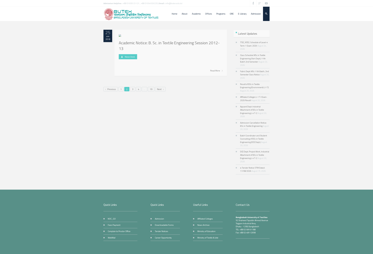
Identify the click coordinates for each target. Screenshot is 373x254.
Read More (215, 71)
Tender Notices (161, 231)
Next (159, 89)
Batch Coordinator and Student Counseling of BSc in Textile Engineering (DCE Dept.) (253, 139)
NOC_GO (112, 218)
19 (151, 89)
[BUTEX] (132, 14)
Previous (111, 89)
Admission (159, 218)
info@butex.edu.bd (174, 3)
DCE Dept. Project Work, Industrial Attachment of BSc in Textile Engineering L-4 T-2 (254, 155)
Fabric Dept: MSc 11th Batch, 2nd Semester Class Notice (254, 73)
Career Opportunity (163, 237)
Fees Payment (114, 224)
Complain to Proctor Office (119, 231)
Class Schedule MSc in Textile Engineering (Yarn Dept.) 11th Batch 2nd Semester (253, 58)
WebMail (111, 237)
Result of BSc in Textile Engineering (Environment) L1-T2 (254, 86)
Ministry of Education (206, 231)
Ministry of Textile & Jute (207, 237)
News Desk (130, 56)
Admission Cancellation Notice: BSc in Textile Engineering (253, 124)
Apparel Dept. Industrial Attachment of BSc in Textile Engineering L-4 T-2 (252, 110)
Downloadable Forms (164, 224)
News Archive (203, 224)
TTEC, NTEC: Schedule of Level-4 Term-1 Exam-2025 (254, 44)
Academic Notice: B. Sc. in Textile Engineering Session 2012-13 (169, 45)
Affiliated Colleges (205, 218)
